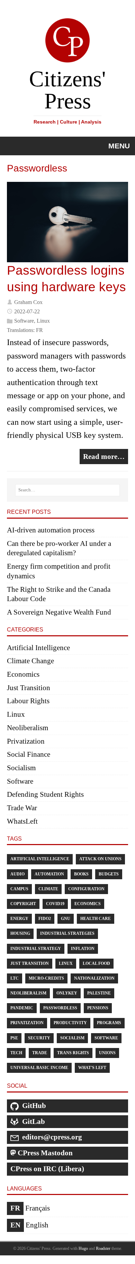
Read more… (104, 456)
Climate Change (30, 661)
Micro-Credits (46, 978)
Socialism (21, 768)
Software (24, 321)
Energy (19, 918)
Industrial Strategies (67, 933)
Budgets (109, 874)
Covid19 (55, 903)
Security (39, 1038)
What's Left (92, 1067)
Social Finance (28, 754)
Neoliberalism (27, 728)
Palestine (99, 993)
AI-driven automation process (50, 530)
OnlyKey (66, 993)
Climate (48, 888)
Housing (20, 933)
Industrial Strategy (35, 948)
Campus (19, 888)
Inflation (82, 948)
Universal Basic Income (39, 1067)
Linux (43, 321)
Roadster (103, 1248)
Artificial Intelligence (38, 648)
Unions (107, 1052)
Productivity (70, 1022)
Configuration (86, 888)
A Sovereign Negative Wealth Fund (59, 612)
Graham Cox (28, 302)
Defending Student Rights (45, 794)
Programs (109, 1022)
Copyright (23, 903)
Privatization (26, 741)
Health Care (95, 918)
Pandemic (21, 1008)
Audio (17, 874)
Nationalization (94, 978)
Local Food (96, 963)
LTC (14, 978)
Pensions (97, 1008)
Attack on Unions (100, 858)
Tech (16, 1052)
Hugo (83, 1248)
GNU (65, 918)
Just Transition (28, 688)
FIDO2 (44, 918)
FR (39, 330)
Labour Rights (28, 701)
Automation (49, 874)
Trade (39, 1052)
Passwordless (60, 1008)
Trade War (22, 808)
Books (81, 874)
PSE (14, 1038)
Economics (23, 674)
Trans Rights (73, 1052)
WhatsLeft (22, 821)
